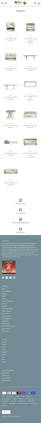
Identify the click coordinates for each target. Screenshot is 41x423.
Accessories (5, 321)
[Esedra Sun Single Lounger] (11, 141)
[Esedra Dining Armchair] (11, 26)
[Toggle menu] (2, 3)
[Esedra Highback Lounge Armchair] (30, 26)
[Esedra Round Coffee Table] (11, 113)
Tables (3, 296)
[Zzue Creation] (20, 3)
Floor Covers (5, 313)
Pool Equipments (6, 318)
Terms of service (6, 378)
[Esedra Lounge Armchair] (11, 56)
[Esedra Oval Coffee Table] (30, 56)
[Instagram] (14, 278)
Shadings (4, 304)
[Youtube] (10, 278)
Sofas (3, 289)
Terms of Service (6, 328)
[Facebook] (7, 278)
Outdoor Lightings (6, 311)
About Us (4, 342)
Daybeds (4, 299)
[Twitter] (3, 278)
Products (4, 354)
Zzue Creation (8, 416)
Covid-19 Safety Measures (8, 326)
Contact (4, 362)
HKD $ (5, 412)
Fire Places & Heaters (7, 309)
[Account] (34, 3)
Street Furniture (6, 323)
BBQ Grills (4, 306)
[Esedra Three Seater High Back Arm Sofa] (30, 141)
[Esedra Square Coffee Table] (30, 113)
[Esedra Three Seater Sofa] (11, 170)
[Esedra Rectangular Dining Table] (30, 84)
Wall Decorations (6, 316)
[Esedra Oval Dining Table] (11, 84)
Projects (4, 344)
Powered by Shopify (16, 416)
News (3, 359)
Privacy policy (5, 375)
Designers (4, 352)
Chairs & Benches (6, 291)
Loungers (4, 294)
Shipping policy (6, 380)
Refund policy (5, 331)
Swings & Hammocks (7, 301)
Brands (3, 349)
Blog (3, 357)
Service (4, 347)
